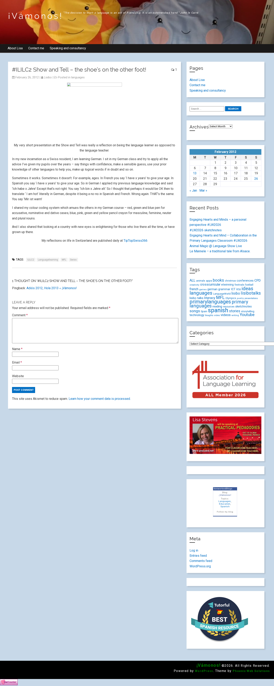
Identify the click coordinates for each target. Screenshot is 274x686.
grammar (224, 289)
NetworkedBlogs (223, 488)
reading (217, 306)
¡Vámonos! (35, 16)
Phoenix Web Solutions (251, 671)
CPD (257, 280)
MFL (64, 259)
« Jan (193, 190)
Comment (20, 315)
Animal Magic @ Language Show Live (216, 246)
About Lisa (15, 48)
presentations (251, 298)
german (212, 289)
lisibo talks (196, 298)
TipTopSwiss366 (135, 240)
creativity (194, 284)
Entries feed (198, 556)
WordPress (204, 671)
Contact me (36, 48)
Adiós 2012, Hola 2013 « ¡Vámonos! (51, 288)
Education (224, 504)
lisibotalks (251, 293)
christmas (230, 280)
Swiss (73, 259)
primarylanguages (210, 302)
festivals (239, 284)
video (217, 315)
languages (78, 77)
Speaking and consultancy (68, 48)
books (218, 280)
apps (209, 280)
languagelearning (48, 259)
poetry (240, 298)
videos (226, 315)
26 (256, 179)
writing (235, 315)
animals (200, 280)
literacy (209, 298)
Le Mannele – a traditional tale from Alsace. (220, 251)
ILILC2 (30, 259)
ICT (233, 289)
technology (197, 315)
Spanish (225, 506)
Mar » (203, 190)
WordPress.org (200, 566)
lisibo (48, 77)
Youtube (247, 314)
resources (228, 306)
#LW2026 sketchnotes (206, 230)
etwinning (227, 284)
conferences (245, 280)
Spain (204, 311)
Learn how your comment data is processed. (100, 399)
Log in (194, 550)
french (194, 289)
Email (17, 362)
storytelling (247, 311)
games (203, 289)
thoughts (209, 315)
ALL (192, 280)
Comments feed (201, 561)
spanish (218, 310)
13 (195, 173)
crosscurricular (210, 284)
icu (238, 289)
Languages (224, 501)
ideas (247, 288)
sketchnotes (243, 306)
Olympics (230, 298)
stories (234, 311)
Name (17, 349)
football (249, 284)
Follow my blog (225, 512)
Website (18, 376)
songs (195, 311)
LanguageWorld (222, 293)
